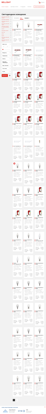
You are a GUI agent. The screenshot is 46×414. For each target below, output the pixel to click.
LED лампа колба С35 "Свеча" (6, 40)
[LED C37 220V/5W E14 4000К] (39, 190)
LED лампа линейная (6, 19)
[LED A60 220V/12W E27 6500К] (39, 97)
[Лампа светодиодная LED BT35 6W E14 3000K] (39, 235)
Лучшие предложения (39, 6)
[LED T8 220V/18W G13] (39, 50)
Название (27, 18)
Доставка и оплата (14, 6)
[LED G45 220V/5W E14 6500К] (28, 190)
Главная (3, 12)
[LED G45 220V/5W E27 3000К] (17, 166)
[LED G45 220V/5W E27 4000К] (28, 259)
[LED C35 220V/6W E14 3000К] (17, 235)
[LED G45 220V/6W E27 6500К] (17, 331)
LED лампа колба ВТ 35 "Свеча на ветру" (6, 27)
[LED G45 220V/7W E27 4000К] (28, 25)
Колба (4, 71)
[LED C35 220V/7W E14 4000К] (17, 25)
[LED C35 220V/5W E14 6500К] (39, 166)
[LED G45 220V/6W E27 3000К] (28, 306)
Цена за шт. (5, 44)
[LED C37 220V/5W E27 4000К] (39, 213)
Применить (4, 75)
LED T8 (6, 35)
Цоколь (4, 58)
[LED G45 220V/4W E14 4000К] (39, 331)
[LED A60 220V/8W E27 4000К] (39, 378)
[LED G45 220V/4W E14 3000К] (28, 331)
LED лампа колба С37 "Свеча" (6, 22)
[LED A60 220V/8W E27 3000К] (28, 378)
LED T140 (6, 32)
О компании (22, 6)
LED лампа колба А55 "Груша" (6, 38)
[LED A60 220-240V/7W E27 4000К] (17, 97)
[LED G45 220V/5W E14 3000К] (39, 283)
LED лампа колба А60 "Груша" (6, 17)
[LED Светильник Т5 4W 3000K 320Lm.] (39, 25)
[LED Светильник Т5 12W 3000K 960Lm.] (28, 50)
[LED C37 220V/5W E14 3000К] (17, 213)
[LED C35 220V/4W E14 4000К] (28, 166)
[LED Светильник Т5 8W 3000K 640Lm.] (17, 50)
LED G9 (6, 28)
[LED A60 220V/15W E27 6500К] (28, 119)
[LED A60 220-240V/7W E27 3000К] (17, 74)
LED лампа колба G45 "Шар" (6, 24)
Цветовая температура (5, 62)
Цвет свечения (5, 65)
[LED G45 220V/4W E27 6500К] (39, 354)
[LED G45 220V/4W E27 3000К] (17, 354)
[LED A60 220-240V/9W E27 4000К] (39, 74)
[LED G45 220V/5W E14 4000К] (17, 190)
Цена (21, 18)
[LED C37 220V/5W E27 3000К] (28, 213)
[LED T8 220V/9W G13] (17, 141)
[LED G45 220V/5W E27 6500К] (39, 259)
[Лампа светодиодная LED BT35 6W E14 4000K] (17, 259)
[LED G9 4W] (39, 141)
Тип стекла (5, 68)
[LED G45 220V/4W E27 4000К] (28, 354)
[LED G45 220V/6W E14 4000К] (28, 283)
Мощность (5, 52)
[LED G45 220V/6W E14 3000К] (17, 283)
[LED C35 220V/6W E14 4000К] (28, 235)
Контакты (29, 6)
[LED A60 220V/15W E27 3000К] (17, 119)
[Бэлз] (6, 2)
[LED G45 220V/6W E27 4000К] (39, 306)
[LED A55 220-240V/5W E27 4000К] (28, 97)
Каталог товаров (5, 6)
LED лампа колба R (6, 30)
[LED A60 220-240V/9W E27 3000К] (28, 74)
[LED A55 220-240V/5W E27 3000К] (39, 119)
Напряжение (5, 55)
